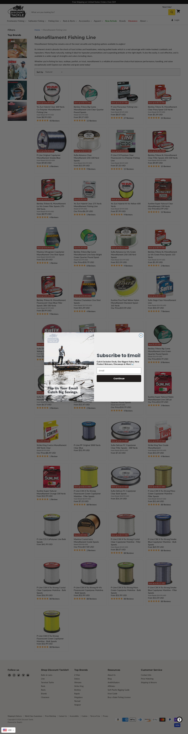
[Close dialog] (141, 335)
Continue (119, 378)
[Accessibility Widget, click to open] (179, 719)
